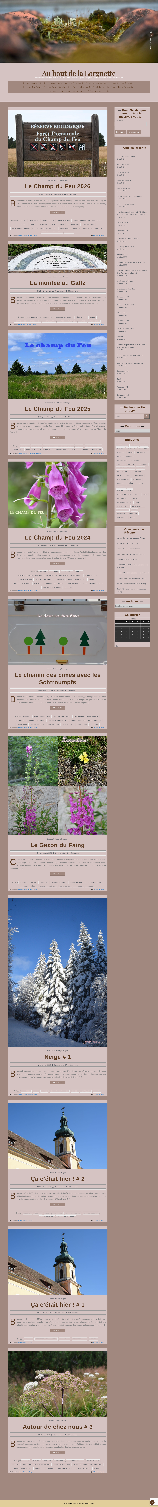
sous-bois (98, 228)
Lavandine (59, 194)
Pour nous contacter (123, 87)
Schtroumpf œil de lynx (45, 228)
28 (138, 637)
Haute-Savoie (123, 479)
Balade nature (50, 403)
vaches (93, 1339)
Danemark (143, 464)
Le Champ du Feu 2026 (58, 186)
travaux (69, 232)
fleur (23, 224)
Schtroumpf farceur (21, 228)
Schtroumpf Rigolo (68, 228)
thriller (133, 513)
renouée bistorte (66, 1468)
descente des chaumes (46, 1339)
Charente (141, 452)
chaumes (36, 446)
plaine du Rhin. (52, 724)
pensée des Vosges (54, 583)
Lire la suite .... (57, 212)
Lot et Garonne (124, 490)
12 (126, 631)
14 (138, 631)
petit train (36, 724)
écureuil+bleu (122, 573)
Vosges (65, 180)
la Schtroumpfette (58, 720)
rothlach (86, 1091)
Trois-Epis (94, 321)
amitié (144, 445)
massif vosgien (73, 1213)
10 (116, 631)
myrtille (43, 224)
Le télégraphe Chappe (125, 281)
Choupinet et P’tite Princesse (36, 1464)
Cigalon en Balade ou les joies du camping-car (50, 87)
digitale (60, 579)
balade (23, 220)
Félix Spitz (81, 317)
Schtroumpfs (58, 180)
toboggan (82, 724)
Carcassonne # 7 (123, 231)
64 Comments (74, 853)
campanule (67, 571)
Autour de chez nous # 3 (58, 1426)
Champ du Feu (48, 220)
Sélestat (121, 513)
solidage (75, 449)
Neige (60, 1051)
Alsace (50, 277)
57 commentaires (98, 1220)
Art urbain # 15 (122, 313)
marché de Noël (124, 494)
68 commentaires (98, 324)
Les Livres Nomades (124, 83)
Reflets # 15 (121, 337)
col (36, 1091)
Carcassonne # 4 (123, 371)
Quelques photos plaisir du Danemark (130, 355)
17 (116, 634)
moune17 (120, 584)
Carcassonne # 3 (123, 395)
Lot (130, 487)
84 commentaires (98, 453)
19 (126, 634)
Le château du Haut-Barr (126, 289)
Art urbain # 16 (122, 254)
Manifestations (55, 1173)
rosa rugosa (84, 1468)
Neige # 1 (57, 1057)
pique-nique (74, 224)
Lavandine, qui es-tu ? (36, 83)
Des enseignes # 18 (124, 180)
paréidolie (30, 449)
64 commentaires (98, 889)
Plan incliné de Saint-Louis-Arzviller (129, 196)
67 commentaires (98, 1472)
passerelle (22, 724)
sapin (96, 1091)
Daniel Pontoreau (44, 579)
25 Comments (71, 194)
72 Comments (72, 546)
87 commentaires (98, 1094)
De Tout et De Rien (125, 468)
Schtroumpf (88, 224)
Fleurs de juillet (122, 223)
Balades (50, 180)
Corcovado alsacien (62, 317)
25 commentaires (98, 235)
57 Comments (73, 1187)
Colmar (46, 317)
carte (130, 452)
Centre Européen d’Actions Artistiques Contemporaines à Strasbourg (49, 575)
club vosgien (64, 220)
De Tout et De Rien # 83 (125, 204)
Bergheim (143, 448)
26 (126, 637)
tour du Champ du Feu (51, 232)
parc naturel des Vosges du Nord (86, 720)
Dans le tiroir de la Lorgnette (88, 1464)
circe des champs (62, 1464)
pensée (50, 1468)
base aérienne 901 (42, 716)
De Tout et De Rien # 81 (125, 329)
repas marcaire (94, 882)
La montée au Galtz (57, 283)
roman (134, 498)
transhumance (47, 1217)
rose (137, 502)
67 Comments (72, 1435)
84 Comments (72, 417)
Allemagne (122, 445)
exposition (136, 471)
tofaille (78, 886)
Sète (134, 510)
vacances (121, 517)
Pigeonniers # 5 (122, 387)
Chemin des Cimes (62, 716)
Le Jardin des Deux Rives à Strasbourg (131, 262)
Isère (131, 483)
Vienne (133, 517)
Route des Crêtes (47, 886)
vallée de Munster (66, 1217)
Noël (145, 494)
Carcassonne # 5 (123, 321)
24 (116, 637)
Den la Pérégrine (123, 589)
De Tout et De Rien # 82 (125, 305)
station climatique (67, 321)
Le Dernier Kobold (123, 172)
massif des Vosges (59, 1091)
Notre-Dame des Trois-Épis (27, 321)
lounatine (120, 578)
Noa (53, 224)
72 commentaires (98, 590)
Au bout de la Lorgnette (79, 73)
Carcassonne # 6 (123, 297)
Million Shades (89, 1503)
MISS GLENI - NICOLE (125, 565)
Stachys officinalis (91, 583)
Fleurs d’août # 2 (123, 164)
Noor (62, 224)
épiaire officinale (76, 579)
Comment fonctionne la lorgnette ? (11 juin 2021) (77, 91)
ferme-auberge (58, 882)
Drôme (140, 468)
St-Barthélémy (90, 1213)
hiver (44, 1091)
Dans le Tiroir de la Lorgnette (93, 83)
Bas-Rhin (34, 220)
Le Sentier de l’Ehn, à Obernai (128, 239)
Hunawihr (137, 479)
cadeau (120, 452)
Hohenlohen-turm (22, 583)
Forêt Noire (19, 720)
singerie (85, 228)
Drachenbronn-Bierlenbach (86, 716)
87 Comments (72, 1065)
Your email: (119, 121)
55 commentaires (98, 727)
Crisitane (120, 559)
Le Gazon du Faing (58, 845)
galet (32, 224)
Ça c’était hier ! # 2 (58, 1179)
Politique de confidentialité (94, 87)
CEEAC (78, 571)
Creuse (120, 464)
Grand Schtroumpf (37, 720)
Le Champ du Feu (93, 446)
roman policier (124, 502)
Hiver (55, 1051)
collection (122, 460)
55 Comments (72, 690)
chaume (44, 882)
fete (47, 1213)
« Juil (116, 646)
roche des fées (28, 886)
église (38, 1213)
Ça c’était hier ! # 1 (58, 1304)
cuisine (131, 464)
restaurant (122, 498)
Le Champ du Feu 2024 (58, 537)
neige (74, 1091)
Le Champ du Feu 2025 (58, 409)
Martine (119, 538)
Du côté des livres (123, 188)
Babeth (119, 554)
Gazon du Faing (76, 882)
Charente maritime (125, 456)
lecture (120, 487)
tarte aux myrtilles (92, 449)
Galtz (92, 317)
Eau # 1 (119, 379)
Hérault (120, 483)
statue (82, 321)
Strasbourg (122, 510)
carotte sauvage (75, 1461)
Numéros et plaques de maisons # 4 (130, 363)
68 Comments (73, 291)
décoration (122, 471)
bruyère (24, 446)
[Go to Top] (152, 1502)
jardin (140, 483)
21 (138, 634)
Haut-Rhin (58, 1213)
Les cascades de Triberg (126, 156)
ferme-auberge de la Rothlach (88, 220)
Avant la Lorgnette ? (62, 83)
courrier (135, 460)
